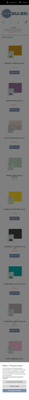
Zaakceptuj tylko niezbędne (14, 382)
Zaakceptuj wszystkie (14, 390)
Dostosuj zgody (14, 386)
